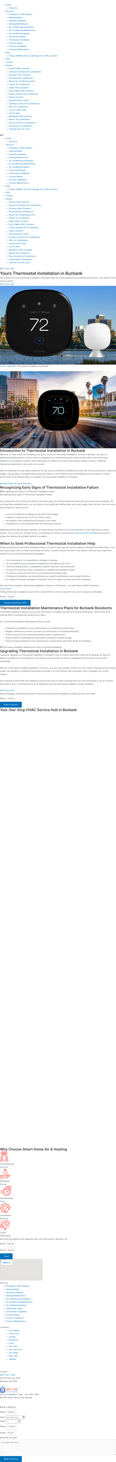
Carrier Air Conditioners (19, 84)
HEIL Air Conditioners (18, 107)
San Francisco (15, 1349)
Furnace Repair (16, 43)
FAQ (7, 59)
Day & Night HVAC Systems (21, 91)
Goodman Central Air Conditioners (24, 103)
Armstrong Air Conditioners (21, 78)
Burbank (11, 366)
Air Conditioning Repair (19, 33)
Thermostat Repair (17, 36)
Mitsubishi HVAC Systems (20, 116)
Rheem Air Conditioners (19, 119)
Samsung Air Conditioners (20, 126)
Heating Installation (17, 20)
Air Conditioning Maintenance (22, 30)
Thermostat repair (14, 1308)
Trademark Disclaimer (25, 1401)
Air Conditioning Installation (21, 27)
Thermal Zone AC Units (19, 129)
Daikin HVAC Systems (19, 88)
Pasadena (13, 1340)
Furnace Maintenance (19, 49)
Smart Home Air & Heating (86, 533)
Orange (12, 1337)
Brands (9, 65)
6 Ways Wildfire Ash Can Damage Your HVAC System (33, 56)
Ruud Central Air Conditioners (22, 123)
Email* (3, 1433)
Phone (3, 596)
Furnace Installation (18, 46)
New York (13, 1356)
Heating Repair (15, 17)
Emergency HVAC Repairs (20, 14)
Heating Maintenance (18, 24)
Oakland (12, 1359)
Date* (3, 1417)
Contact (9, 62)
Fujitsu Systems (16, 97)
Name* (3, 1412)
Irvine (11, 1343)
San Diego (13, 1353)
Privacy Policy (6, 1401)
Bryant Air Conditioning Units (22, 81)
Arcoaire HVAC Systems (20, 75)
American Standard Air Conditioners (25, 72)
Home (8, 5)
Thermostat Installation (19, 40)
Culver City (14, 1333)
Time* (3, 1421)
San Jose (13, 1346)
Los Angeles (14, 1330)
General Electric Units (18, 100)
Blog (8, 52)
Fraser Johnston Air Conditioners (23, 94)
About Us (13, 8)
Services (10, 11)
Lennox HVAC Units (17, 110)
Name (3, 1244)
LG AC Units (14, 113)
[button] (58, 135)
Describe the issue (8, 1437)
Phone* (3, 1426)
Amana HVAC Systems (19, 68)
